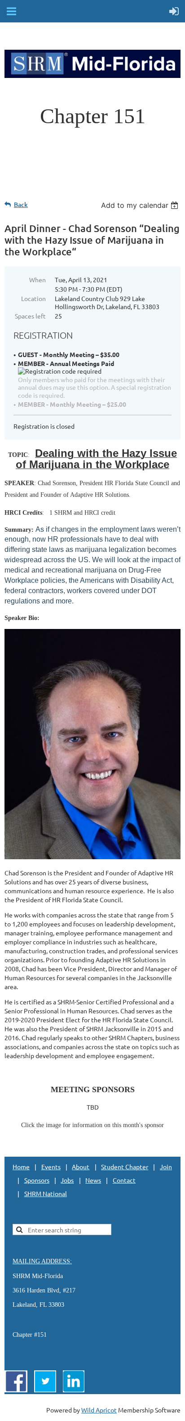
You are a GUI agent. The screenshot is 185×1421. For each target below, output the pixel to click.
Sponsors (36, 1180)
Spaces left (30, 316)
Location (33, 298)
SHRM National (45, 1193)
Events (51, 1167)
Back (21, 204)
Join (166, 1167)
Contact (124, 1180)
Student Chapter (124, 1167)
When (37, 280)
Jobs (67, 1180)
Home (21, 1167)
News (93, 1180)
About (80, 1167)
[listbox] (141, 205)
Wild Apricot (99, 1410)
